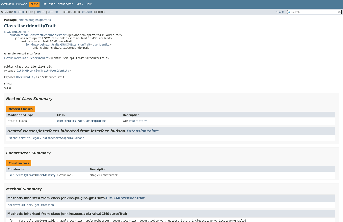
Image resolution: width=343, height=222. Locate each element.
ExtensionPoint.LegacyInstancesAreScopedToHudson (45, 138)
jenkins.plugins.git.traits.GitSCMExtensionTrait (58, 44)
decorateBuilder (20, 204)
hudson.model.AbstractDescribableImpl (37, 35)
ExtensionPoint (15, 58)
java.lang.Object (15, 31)
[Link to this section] (55, 99)
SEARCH (280, 12)
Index (79, 4)
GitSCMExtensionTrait (32, 70)
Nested (19, 12)
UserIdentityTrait (21, 175)
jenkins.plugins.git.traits (34, 19)
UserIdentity (100, 44)
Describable (38, 58)
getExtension (44, 204)
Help (89, 4)
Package (21, 4)
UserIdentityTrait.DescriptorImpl (82, 120)
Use (44, 4)
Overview (7, 4)
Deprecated (65, 4)
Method (53, 12)
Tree (52, 4)
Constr (40, 12)
